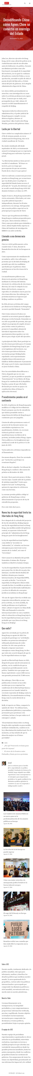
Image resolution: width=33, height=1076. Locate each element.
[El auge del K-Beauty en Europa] (16, 909)
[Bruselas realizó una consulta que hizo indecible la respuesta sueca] (16, 937)
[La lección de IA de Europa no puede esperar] (16, 845)
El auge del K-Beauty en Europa (15, 913)
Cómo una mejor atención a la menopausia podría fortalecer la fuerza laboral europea (15, 882)
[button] (24, 3)
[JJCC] (7, 3)
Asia (5, 743)
